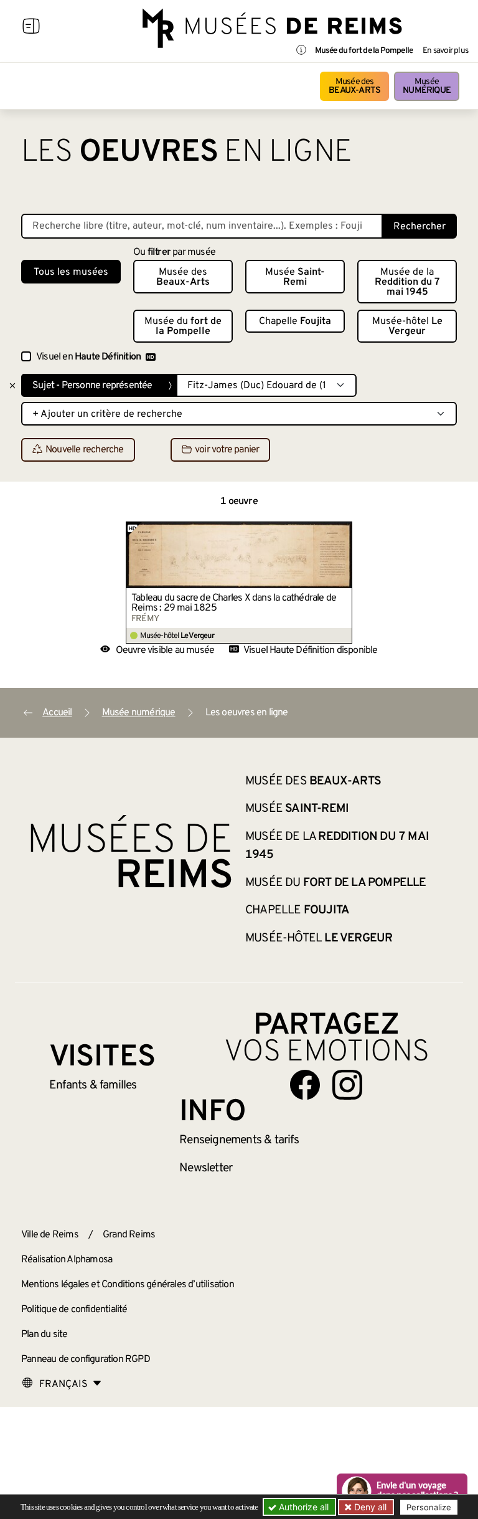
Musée (427, 86)
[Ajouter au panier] (343, 531)
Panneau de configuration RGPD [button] (85, 1359)
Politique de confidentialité (74, 1309)
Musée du (183, 326)
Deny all (369, 1507)
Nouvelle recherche (84, 450)
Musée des (354, 86)
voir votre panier (227, 450)
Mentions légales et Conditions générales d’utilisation (127, 1285)
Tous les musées (71, 272)
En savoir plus (445, 51)
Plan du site (44, 1334)
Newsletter (205, 1168)
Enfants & (93, 1085)
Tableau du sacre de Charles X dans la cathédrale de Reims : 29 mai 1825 (233, 603)
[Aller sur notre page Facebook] (305, 1085)
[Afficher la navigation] (31, 28)
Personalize (428, 1507)
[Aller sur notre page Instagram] (347, 1085)
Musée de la (407, 282)
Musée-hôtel (407, 326)
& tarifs (239, 1140)
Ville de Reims (49, 1235)
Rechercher (419, 227)
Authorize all (302, 1507)
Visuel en (88, 357)
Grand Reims (129, 1235)
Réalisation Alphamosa (66, 1260)
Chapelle (295, 321)
